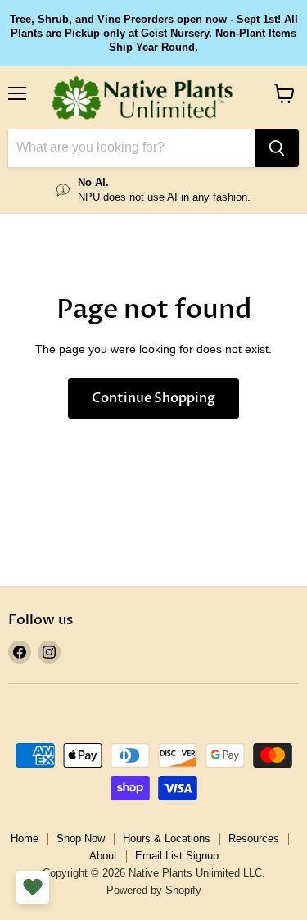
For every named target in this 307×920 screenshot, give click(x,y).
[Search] (277, 148)
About (103, 856)
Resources (253, 838)
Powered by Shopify (153, 890)
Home (24, 838)
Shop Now (80, 838)
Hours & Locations (166, 838)
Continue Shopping (153, 398)
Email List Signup (177, 856)
